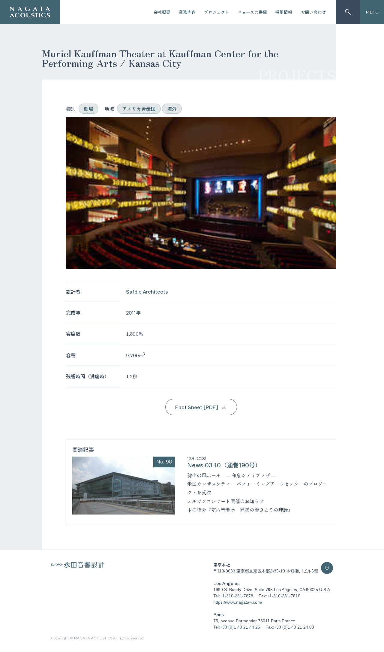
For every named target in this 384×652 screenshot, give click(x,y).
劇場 (88, 108)
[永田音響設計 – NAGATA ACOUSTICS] (30, 12)
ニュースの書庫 (252, 12)
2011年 (133, 312)
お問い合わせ (313, 12)
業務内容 (187, 12)
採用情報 (283, 12)
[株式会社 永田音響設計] (77, 566)
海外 (172, 108)
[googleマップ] (327, 568)
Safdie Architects (147, 291)
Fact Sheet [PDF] (196, 407)
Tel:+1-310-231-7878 (233, 595)
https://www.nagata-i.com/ (237, 602)
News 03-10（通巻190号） (224, 464)
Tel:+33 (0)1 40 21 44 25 (236, 627)
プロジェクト (216, 12)
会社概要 (162, 12)
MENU (372, 12)
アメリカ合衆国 (139, 108)
